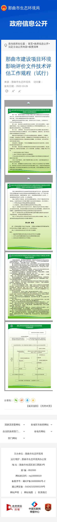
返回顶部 (32, 406)
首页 (30, 43)
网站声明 (14, 492)
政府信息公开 (41, 43)
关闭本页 (46, 406)
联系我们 (42, 492)
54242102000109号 (35, 486)
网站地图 (28, 492)
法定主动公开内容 (17, 46)
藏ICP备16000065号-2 (34, 481)
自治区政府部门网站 (12, 431)
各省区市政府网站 (40, 424)
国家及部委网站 (12, 424)
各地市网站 (39, 431)
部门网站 (12, 438)
